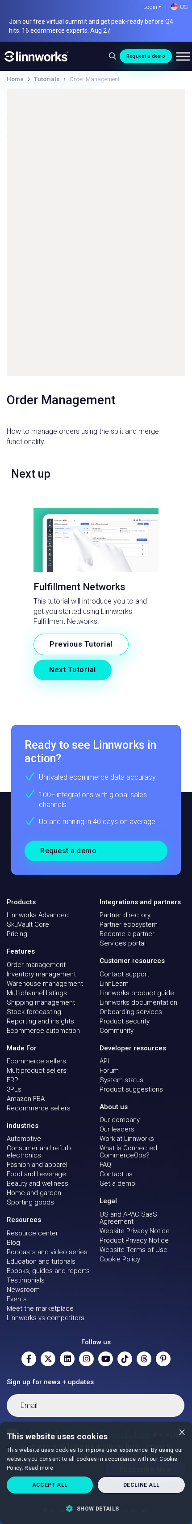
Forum (109, 1070)
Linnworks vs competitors (45, 1318)
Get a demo (117, 1183)
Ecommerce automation (43, 1031)
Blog (13, 1243)
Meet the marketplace (40, 1308)
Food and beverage (36, 1174)
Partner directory (125, 915)
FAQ (105, 1165)
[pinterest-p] (163, 1358)
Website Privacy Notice (135, 1231)
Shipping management (41, 1002)
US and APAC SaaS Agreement (128, 1218)
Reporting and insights (40, 1021)
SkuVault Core (28, 924)
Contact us (116, 1174)
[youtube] (105, 1358)
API (104, 1061)
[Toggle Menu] (183, 56)
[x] (48, 1358)
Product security (125, 1021)
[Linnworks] (36, 56)
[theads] (144, 1358)
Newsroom (23, 1290)
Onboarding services (131, 1012)
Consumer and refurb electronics (39, 1151)
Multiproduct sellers (37, 1070)
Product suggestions (131, 1089)
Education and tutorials (41, 1261)
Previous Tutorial (81, 644)
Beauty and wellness (37, 1183)
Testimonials (26, 1280)
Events (17, 1299)
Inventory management (41, 974)
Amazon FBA (26, 1099)
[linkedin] (67, 1358)
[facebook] (28, 1358)
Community (117, 1031)
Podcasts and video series (47, 1252)
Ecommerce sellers (36, 1061)
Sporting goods (30, 1202)
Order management (36, 965)
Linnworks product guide (137, 993)
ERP (12, 1080)
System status (121, 1080)
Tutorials (46, 79)
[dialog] (96, 1473)
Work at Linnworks (127, 1139)
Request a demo (145, 56)
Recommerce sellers (39, 1108)
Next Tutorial (72, 669)
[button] (96, 1508)
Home (15, 79)
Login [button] (150, 7)
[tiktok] (124, 1358)
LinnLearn (114, 984)
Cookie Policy (120, 1259)
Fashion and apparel (37, 1165)
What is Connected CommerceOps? (128, 1151)
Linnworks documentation (138, 1002)
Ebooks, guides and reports (48, 1271)
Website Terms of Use (133, 1250)
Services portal (123, 943)
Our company (120, 1120)
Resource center (32, 1233)
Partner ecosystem (129, 924)
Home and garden (34, 1193)
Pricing (17, 934)
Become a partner (127, 934)
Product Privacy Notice (134, 1240)
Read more (39, 1468)
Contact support (124, 974)
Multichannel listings (37, 993)
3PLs (14, 1089)
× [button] (182, 1432)
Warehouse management (45, 984)
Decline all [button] (141, 1485)
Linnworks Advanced (38, 915)
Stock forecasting (34, 1012)
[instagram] (86, 1358)
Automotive (24, 1139)
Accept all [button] (50, 1485)
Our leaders (117, 1129)
